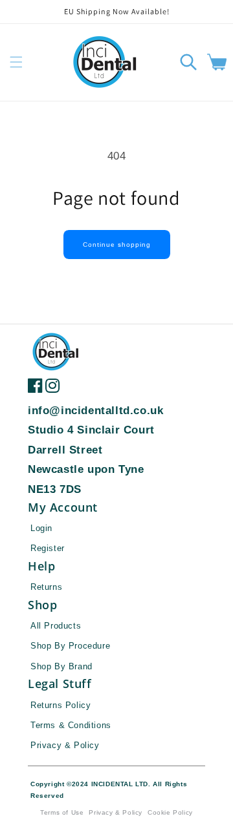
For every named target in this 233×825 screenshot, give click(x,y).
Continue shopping (117, 244)
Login (41, 528)
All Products (55, 626)
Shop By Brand (61, 666)
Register (47, 548)
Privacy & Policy (65, 745)
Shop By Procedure (70, 646)
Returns (46, 587)
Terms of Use (61, 812)
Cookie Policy (170, 812)
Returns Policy (60, 705)
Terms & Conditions (70, 725)
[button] (16, 62)
